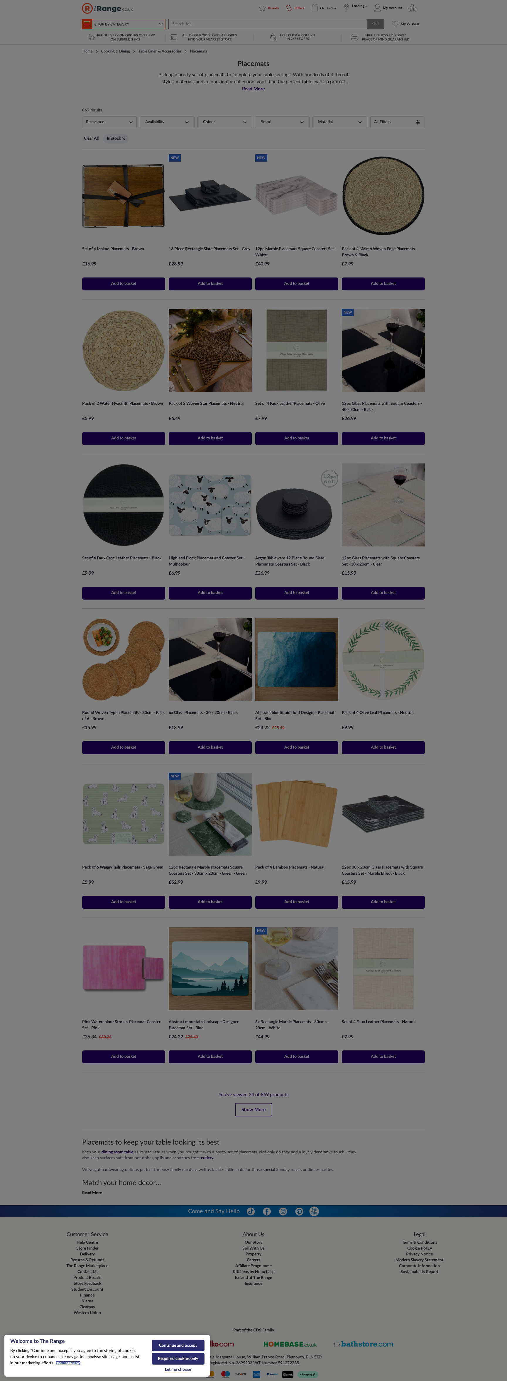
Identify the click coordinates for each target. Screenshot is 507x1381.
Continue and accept (178, 1345)
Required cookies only (178, 1359)
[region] (107, 1356)
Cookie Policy (68, 1363)
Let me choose (178, 1370)
